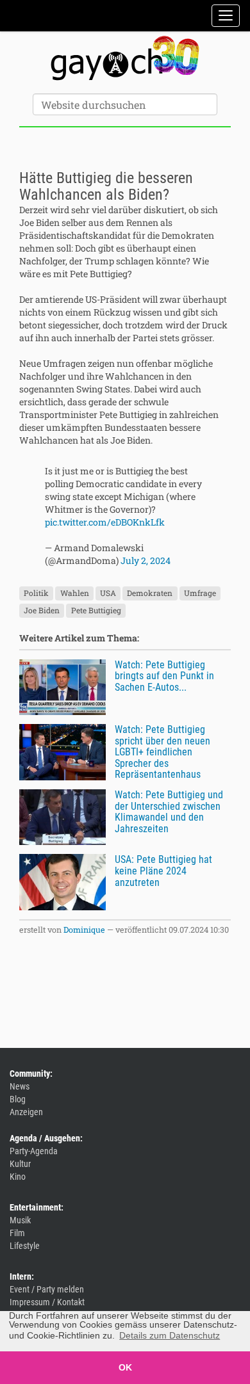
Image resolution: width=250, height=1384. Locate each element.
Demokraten (149, 593)
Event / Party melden (47, 1289)
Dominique (84, 929)
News (19, 1086)
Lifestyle (25, 1246)
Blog (18, 1099)
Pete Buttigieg (96, 611)
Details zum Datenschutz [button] (169, 1335)
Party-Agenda (34, 1151)
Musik (20, 1220)
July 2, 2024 (146, 560)
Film (17, 1233)
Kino (18, 1176)
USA (108, 593)
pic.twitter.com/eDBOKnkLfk (105, 522)
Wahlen (74, 593)
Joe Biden (42, 611)
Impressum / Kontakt (47, 1302)
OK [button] (125, 1367)
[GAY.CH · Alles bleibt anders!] (125, 58)
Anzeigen (26, 1112)
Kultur (20, 1164)
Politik (36, 593)
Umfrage (200, 593)
